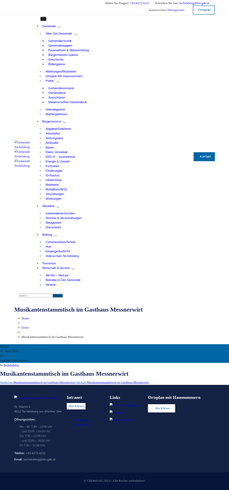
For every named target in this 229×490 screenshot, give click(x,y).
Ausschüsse (56, 97)
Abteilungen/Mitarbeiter (61, 71)
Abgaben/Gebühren (58, 129)
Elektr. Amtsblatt (57, 152)
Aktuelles (48, 206)
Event (25, 327)
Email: (34, 459)
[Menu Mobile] (43, 19)
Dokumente (53, 227)
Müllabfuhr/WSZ (56, 189)
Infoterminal (53, 180)
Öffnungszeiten (175, 10)
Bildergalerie (56, 64)
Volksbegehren (55, 109)
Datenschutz (82, 424)
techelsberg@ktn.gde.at (194, 3)
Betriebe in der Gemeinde (63, 280)
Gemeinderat (56, 93)
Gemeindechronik (60, 41)
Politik (50, 81)
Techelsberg (11, 365)
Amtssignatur (54, 138)
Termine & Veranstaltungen (63, 218)
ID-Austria (52, 175)
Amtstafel (52, 143)
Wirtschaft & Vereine (56, 268)
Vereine (51, 284)
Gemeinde (49, 26)
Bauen (50, 147)
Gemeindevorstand (61, 88)
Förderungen (54, 170)
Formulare (52, 166)
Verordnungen (55, 194)
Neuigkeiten (53, 222)
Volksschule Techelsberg (62, 256)
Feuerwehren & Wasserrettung (68, 50)
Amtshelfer (53, 133)
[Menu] (59, 27)
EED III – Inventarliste (60, 156)
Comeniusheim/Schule (60, 242)
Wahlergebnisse (56, 114)
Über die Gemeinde (59, 33)
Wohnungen (53, 198)
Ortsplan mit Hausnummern (64, 76)
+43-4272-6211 (140, 3)
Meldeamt (52, 184)
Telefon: (29, 453)
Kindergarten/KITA (58, 251)
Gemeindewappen (60, 45)
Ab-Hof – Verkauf (57, 275)
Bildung (47, 234)
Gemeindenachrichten (60, 213)
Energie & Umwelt (58, 161)
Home (25, 318)
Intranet (74, 397)
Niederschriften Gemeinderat (67, 102)
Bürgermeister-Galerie (63, 55)
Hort (48, 246)
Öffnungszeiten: (24, 419)
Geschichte (56, 59)
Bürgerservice (51, 121)
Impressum (81, 420)
